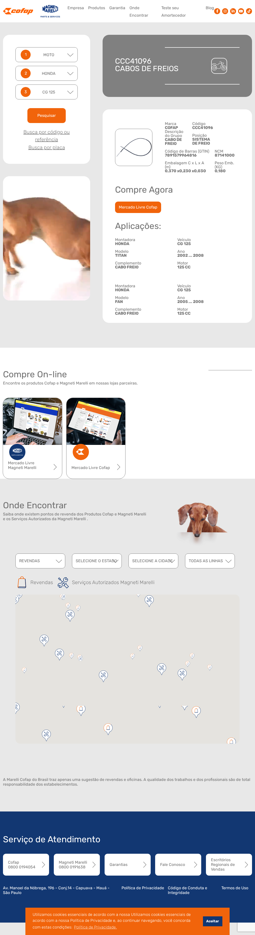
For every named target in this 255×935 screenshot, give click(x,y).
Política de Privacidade (143, 888)
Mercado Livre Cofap (138, 207)
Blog (210, 7)
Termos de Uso (234, 888)
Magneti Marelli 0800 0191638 (73, 864)
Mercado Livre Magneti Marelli (22, 465)
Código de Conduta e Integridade (187, 890)
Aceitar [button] (212, 921)
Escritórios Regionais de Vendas (223, 864)
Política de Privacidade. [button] (95, 927)
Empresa (75, 7)
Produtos (96, 7)
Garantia (117, 7)
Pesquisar (46, 115)
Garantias (119, 864)
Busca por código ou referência (46, 135)
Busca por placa (46, 147)
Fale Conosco (172, 864)
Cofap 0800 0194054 (21, 864)
